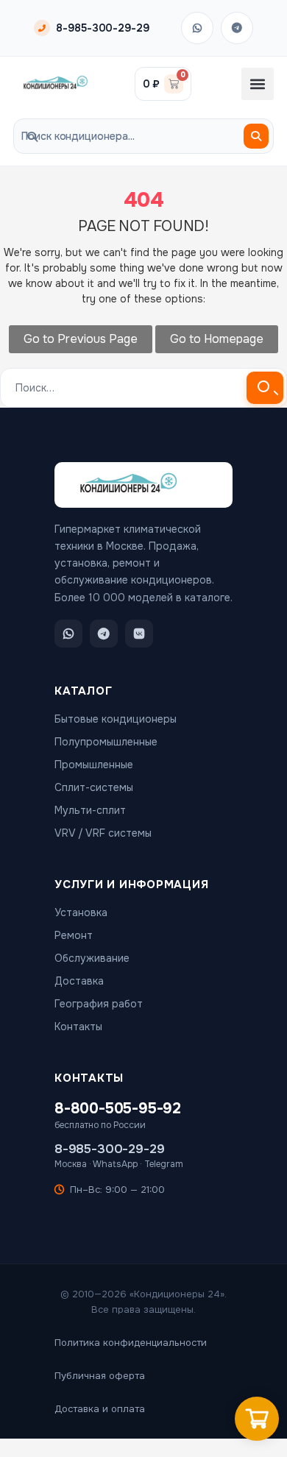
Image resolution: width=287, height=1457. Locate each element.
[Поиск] (256, 136)
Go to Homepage (216, 339)
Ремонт (73, 935)
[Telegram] (237, 28)
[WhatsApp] (197, 28)
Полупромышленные (105, 741)
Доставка (79, 981)
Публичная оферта (99, 1375)
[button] (257, 84)
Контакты (78, 1026)
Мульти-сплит (90, 810)
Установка (80, 912)
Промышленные (93, 764)
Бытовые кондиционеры (115, 719)
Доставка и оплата (99, 1409)
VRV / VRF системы (103, 833)
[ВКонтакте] (139, 634)
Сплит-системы (93, 787)
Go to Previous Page (81, 339)
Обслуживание (92, 958)
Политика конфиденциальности (130, 1342)
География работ (98, 1003)
